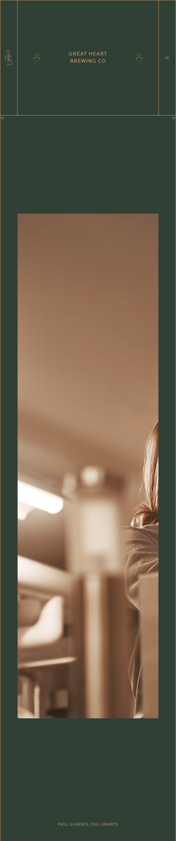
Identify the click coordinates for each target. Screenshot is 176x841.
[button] (167, 58)
